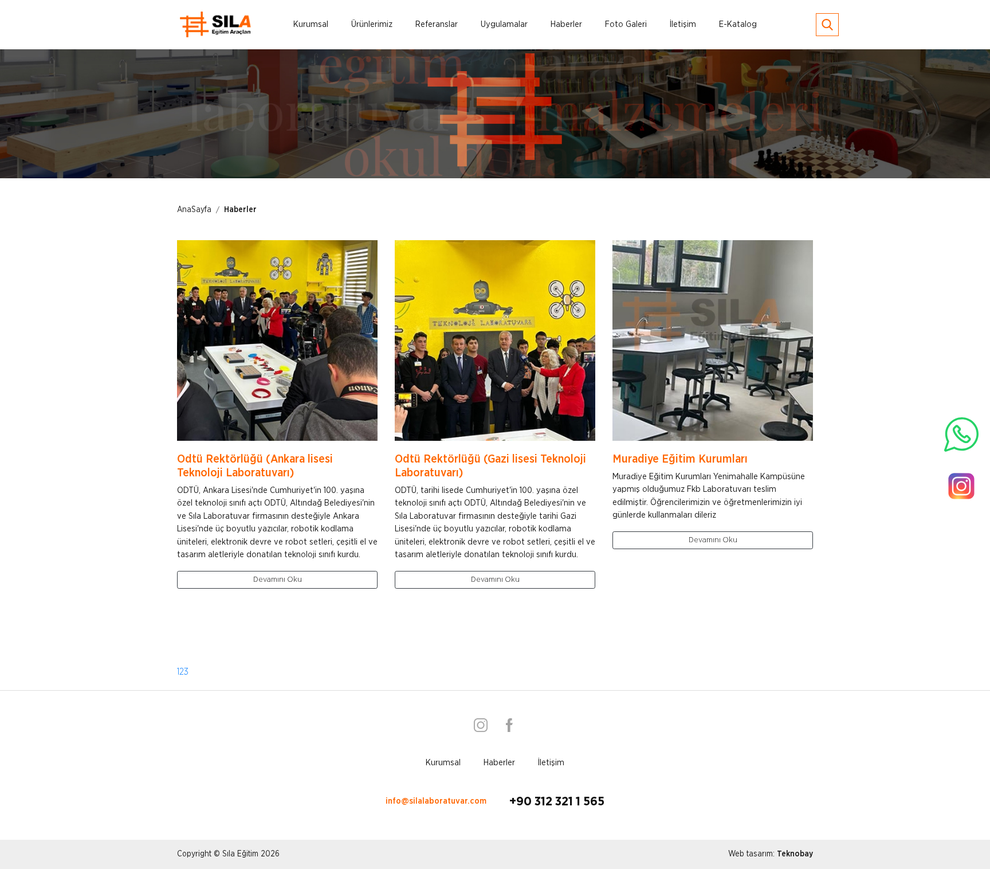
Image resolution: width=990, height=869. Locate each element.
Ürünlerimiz (371, 24)
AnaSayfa (194, 210)
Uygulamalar (504, 24)
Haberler (566, 24)
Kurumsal (310, 24)
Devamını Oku (277, 580)
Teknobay (795, 854)
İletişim (683, 24)
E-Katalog (738, 24)
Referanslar (436, 24)
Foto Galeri (626, 24)
